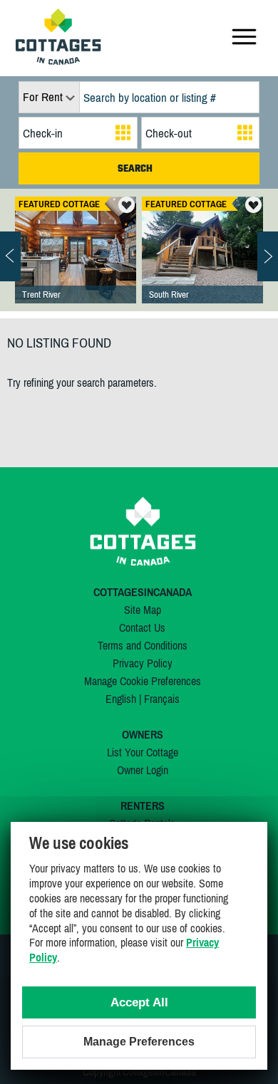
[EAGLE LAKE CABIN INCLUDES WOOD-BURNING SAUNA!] (202, 264)
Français (162, 698)
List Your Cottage (142, 752)
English (120, 698)
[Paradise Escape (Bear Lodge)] (75, 264)
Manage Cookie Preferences (142, 680)
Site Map (142, 609)
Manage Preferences (139, 1042)
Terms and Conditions (142, 645)
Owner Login (142, 770)
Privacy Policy (143, 663)
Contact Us (142, 627)
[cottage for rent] (58, 60)
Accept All (139, 1002)
